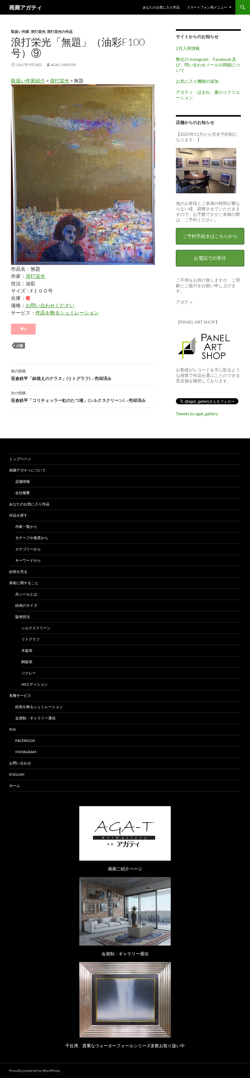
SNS (12, 729)
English (16, 774)
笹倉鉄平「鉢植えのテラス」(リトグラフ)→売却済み (61, 375)
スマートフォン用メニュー (207, 7)
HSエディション (34, 684)
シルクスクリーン (36, 628)
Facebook (25, 740)
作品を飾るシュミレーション (67, 312)
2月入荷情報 (188, 48)
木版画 (26, 650)
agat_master (63, 64)
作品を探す (18, 515)
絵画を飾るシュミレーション (39, 706)
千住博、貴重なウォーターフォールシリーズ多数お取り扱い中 (125, 1045)
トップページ (20, 459)
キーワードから (28, 560)
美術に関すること (23, 583)
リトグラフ (30, 639)
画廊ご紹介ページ (125, 868)
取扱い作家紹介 (28, 80)
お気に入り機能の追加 (197, 81)
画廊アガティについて (27, 470)
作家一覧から (26, 526)
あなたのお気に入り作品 (161, 7)
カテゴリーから (28, 549)
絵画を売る (18, 571)
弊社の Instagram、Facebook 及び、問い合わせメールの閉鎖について (208, 65)
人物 (19, 345)
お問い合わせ (20, 763)
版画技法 (22, 616)
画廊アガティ (25, 7)
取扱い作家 (20, 31)
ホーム (14, 785)
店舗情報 (22, 481)
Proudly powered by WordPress (34, 1070)
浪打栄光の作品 (60, 31)
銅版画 (26, 661)
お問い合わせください (50, 305)
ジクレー (28, 673)
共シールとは (26, 594)
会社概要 (22, 492)
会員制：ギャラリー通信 (35, 718)
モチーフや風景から (31, 537)
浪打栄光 (38, 31)
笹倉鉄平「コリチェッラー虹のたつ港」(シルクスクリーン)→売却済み (78, 397)
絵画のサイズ (26, 605)
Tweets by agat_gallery (197, 413)
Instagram (25, 752)
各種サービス (20, 695)
